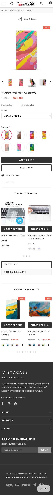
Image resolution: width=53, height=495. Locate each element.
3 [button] (29, 256)
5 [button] (27, 352)
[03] (17, 345)
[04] (3, 345)
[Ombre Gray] (29, 249)
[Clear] (3, 245)
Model (4, 110)
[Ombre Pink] (34, 249)
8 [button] (35, 352)
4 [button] (25, 352)
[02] (12, 345)
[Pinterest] (16, 403)
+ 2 (21, 345)
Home (4, 10)
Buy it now (26, 167)
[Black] (7, 245)
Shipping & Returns (14, 271)
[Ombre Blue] (38, 249)
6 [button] (30, 352)
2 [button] (26, 256)
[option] (26, 50)
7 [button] (33, 352)
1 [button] (23, 256)
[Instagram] (10, 403)
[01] (7, 345)
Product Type (7, 105)
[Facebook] (3, 403)
